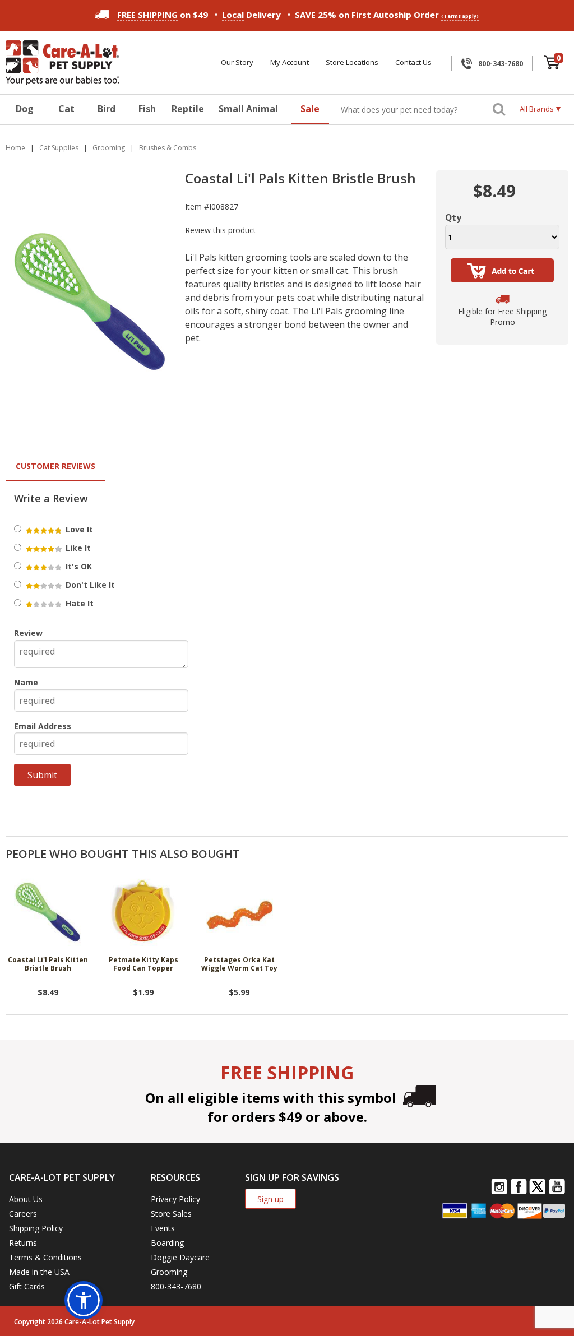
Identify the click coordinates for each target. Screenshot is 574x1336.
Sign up (270, 1199)
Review (28, 633)
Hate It (78, 603)
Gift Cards (27, 1286)
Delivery (251, 14)
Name (26, 682)
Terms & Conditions (45, 1257)
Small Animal (248, 109)
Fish (147, 109)
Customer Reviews (55, 466)
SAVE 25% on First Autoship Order (387, 14)
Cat (66, 109)
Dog (25, 109)
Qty (453, 217)
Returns (23, 1242)
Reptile (188, 109)
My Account (289, 62)
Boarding (167, 1242)
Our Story (237, 62)
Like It (77, 547)
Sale (310, 109)
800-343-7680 (500, 63)
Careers (23, 1213)
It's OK (77, 566)
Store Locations (352, 62)
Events (163, 1228)
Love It (78, 529)
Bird (106, 109)
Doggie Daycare (180, 1257)
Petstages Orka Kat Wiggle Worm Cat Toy (239, 964)
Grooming (169, 1272)
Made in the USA (39, 1272)
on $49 (162, 14)
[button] (83, 1300)
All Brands (537, 109)
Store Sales (171, 1213)
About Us (26, 1199)
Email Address (42, 726)
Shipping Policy (36, 1228)
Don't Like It (89, 584)
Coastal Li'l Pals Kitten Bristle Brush (48, 964)
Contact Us (413, 62)
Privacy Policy (175, 1199)
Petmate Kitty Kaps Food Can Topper (143, 964)
